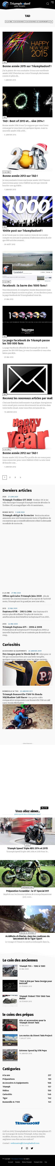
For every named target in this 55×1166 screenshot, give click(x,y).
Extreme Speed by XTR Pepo (33, 1050)
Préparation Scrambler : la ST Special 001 (27, 891)
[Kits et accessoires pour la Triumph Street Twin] (10, 1025)
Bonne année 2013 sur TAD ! (20, 176)
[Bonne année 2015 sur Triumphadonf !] (27, 47)
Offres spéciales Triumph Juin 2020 (22, 596)
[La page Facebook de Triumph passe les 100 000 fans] (27, 321)
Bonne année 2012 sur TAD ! (20, 453)
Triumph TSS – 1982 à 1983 (32, 966)
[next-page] (20, 477)
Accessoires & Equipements (37, 22)
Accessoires (19, 22)
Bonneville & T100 (10, 691)
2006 (5, 624)
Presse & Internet (27, 933)
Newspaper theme (17, 1159)
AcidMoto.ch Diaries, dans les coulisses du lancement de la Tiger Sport (28, 937)
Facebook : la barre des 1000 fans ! (25, 285)
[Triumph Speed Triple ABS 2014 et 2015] (27, 831)
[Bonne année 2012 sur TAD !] (27, 434)
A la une (9, 22)
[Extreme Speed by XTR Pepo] (10, 1055)
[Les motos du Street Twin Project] (10, 1040)
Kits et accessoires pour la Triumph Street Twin (32, 1021)
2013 (4, 608)
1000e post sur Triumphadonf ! (22, 230)
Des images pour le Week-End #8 (20, 654)
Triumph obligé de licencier (18, 515)
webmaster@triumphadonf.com (25, 1143)
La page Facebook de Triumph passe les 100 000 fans (26, 342)
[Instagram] (27, 1148)
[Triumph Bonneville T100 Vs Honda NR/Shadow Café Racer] (27, 716)
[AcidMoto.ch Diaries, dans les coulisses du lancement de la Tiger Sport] (27, 919)
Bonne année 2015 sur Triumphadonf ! (27, 66)
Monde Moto (8, 512)
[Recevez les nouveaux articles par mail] (27, 379)
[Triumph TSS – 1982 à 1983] (10, 971)
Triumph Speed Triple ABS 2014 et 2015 (27, 848)
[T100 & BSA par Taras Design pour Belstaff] (10, 986)
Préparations (27, 887)
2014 (27, 845)
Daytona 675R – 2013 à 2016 (17, 611)
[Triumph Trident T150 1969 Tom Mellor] (10, 1001)
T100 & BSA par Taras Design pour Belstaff (35, 982)
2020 (4, 497)
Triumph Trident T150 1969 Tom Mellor (34, 997)
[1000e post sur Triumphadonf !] (27, 211)
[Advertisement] (27, 558)
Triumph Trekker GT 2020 (17, 500)
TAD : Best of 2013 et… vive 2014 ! (23, 121)
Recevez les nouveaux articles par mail (27, 398)
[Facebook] (22, 1148)
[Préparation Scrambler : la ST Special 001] (27, 873)
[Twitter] (32, 1148)
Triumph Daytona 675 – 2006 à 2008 (22, 627)
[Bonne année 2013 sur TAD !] (27, 156)
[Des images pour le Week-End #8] (27, 673)
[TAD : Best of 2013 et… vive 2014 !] (27, 102)
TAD (4, 62)
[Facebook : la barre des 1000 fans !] (27, 266)
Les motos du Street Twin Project (35, 1035)
